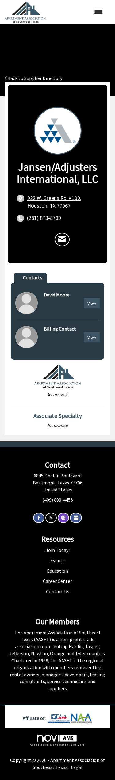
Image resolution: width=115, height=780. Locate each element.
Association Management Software (57, 745)
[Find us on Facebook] (38, 518)
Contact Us (57, 591)
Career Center (57, 581)
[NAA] (81, 718)
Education (57, 571)
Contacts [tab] (32, 277)
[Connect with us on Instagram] (63, 518)
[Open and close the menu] (77, 12)
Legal (76, 767)
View (91, 303)
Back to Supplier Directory (34, 78)
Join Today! (58, 550)
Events (57, 560)
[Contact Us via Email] (76, 518)
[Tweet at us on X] (51, 518)
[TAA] (59, 718)
